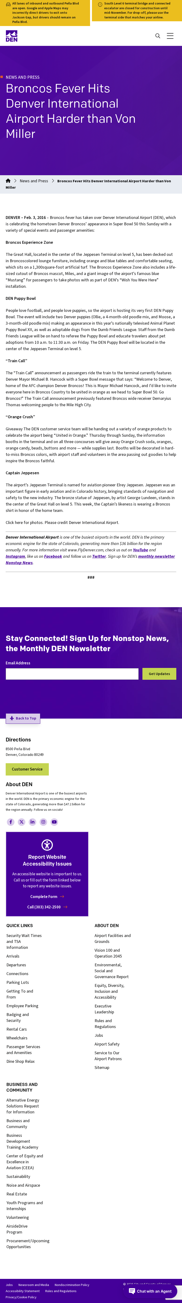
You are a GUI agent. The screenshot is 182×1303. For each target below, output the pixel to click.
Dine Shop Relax (20, 1061)
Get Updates (159, 673)
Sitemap (102, 1068)
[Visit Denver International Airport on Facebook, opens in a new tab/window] (10, 822)
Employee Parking (22, 1006)
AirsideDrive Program (16, 1229)
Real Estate (16, 1194)
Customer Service (27, 769)
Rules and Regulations (105, 1024)
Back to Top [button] (26, 718)
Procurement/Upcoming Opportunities (28, 1244)
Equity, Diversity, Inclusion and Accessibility (109, 991)
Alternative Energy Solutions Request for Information (22, 1106)
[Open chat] (150, 1291)
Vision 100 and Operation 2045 (108, 953)
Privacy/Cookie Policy (21, 1297)
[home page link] (47, 36)
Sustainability (18, 1177)
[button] (170, 36)
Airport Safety (107, 1044)
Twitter (99, 556)
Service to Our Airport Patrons (108, 1056)
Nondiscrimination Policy (72, 1285)
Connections (17, 974)
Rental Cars (16, 1029)
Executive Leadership (104, 1009)
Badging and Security (17, 1018)
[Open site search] (157, 36)
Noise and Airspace (23, 1185)
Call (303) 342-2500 (44, 907)
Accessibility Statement (23, 1291)
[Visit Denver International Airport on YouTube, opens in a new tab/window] (54, 822)
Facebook (53, 556)
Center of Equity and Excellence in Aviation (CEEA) (24, 1162)
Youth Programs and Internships (24, 1206)
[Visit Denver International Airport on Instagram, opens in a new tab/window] (43, 822)
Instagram (15, 556)
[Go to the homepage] (8, 181)
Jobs (99, 1035)
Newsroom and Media (33, 1285)
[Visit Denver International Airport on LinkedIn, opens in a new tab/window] (32, 822)
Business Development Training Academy (22, 1141)
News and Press (34, 181)
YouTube (140, 550)
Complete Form (44, 897)
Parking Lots (17, 982)
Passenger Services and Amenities (23, 1050)
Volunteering (17, 1217)
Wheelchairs (16, 1038)
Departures (16, 965)
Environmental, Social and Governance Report (112, 971)
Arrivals (12, 956)
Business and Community (18, 1124)
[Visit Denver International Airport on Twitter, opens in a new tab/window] (21, 822)
